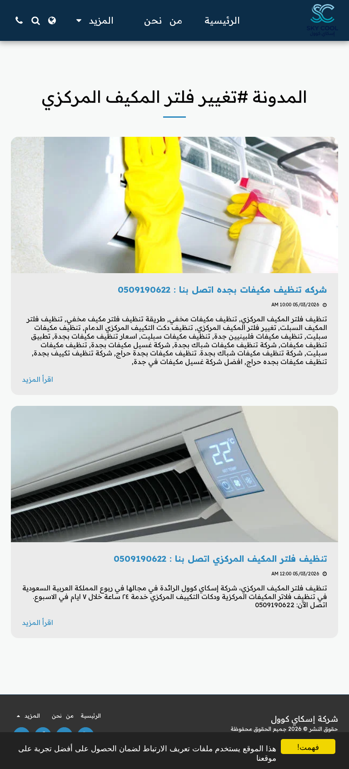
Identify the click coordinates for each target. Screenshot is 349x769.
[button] (35, 20)
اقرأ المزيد (37, 379)
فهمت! (308, 746)
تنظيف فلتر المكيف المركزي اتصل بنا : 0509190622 (218, 558)
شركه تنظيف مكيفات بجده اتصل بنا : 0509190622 (219, 289)
